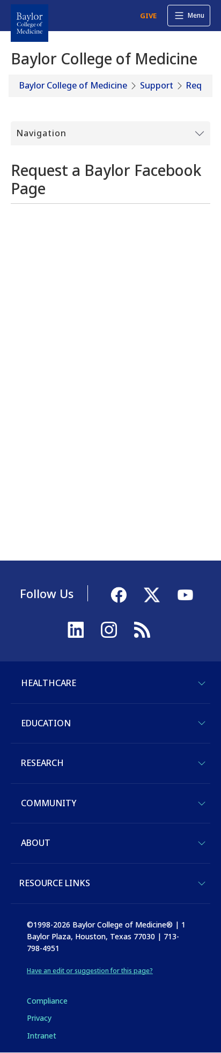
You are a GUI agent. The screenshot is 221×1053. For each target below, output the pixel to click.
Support (156, 85)
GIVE (148, 15)
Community (48, 803)
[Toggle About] (201, 843)
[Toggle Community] (201, 803)
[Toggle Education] (201, 723)
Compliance (47, 1001)
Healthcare (48, 683)
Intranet (41, 1035)
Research (42, 763)
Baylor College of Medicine (73, 85)
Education (46, 723)
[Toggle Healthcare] (201, 683)
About (35, 843)
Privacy (39, 1018)
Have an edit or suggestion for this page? (90, 970)
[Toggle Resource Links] (201, 883)
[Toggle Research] (201, 763)
